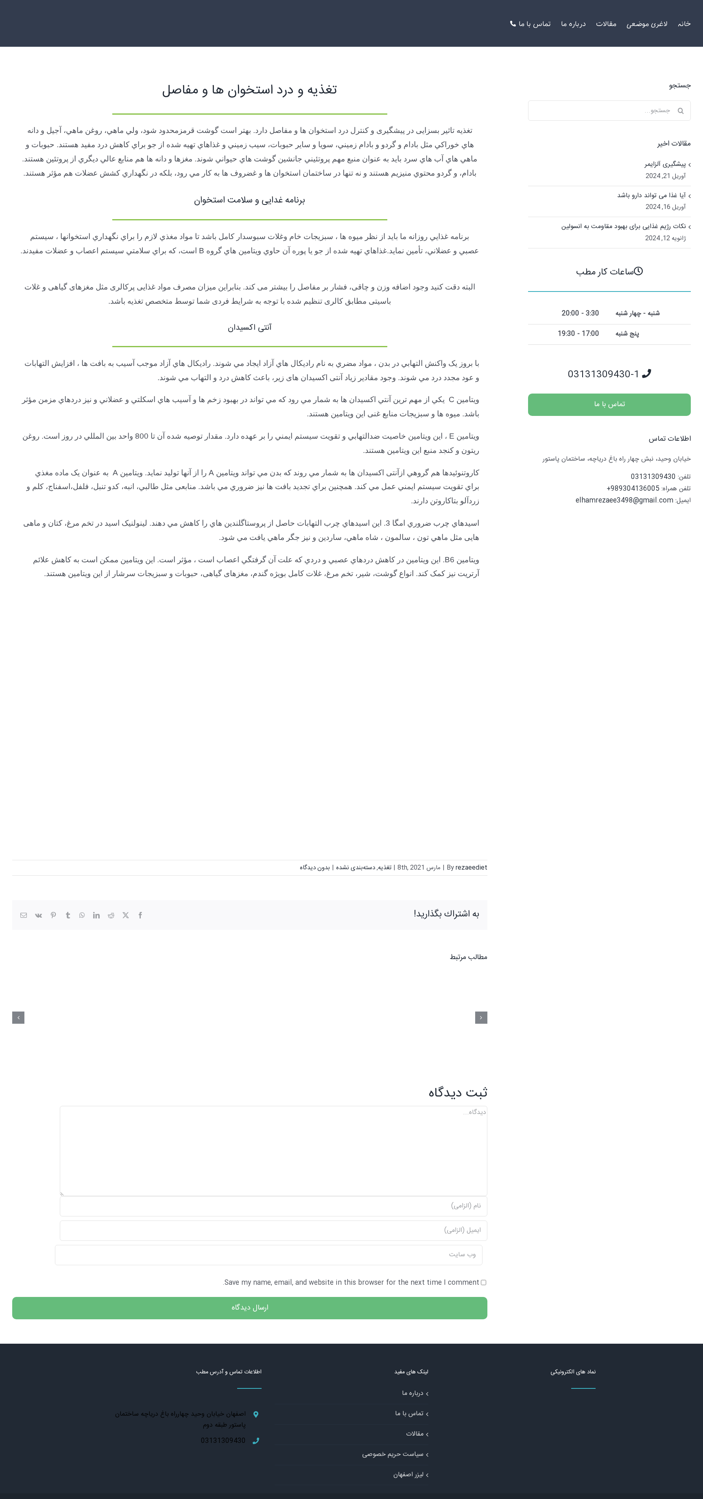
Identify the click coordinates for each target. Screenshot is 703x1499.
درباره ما (413, 1393)
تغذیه (384, 868)
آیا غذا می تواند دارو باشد (651, 195)
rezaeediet (471, 868)
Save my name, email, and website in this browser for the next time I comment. (351, 1282)
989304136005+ (633, 488)
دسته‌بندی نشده (355, 868)
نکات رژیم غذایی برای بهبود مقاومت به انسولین (623, 226)
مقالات (415, 1434)
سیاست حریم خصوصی (393, 1454)
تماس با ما (409, 1413)
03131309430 (653, 477)
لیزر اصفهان (408, 1474)
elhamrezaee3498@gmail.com (624, 500)
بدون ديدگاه (315, 868)
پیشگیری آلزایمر (665, 164)
